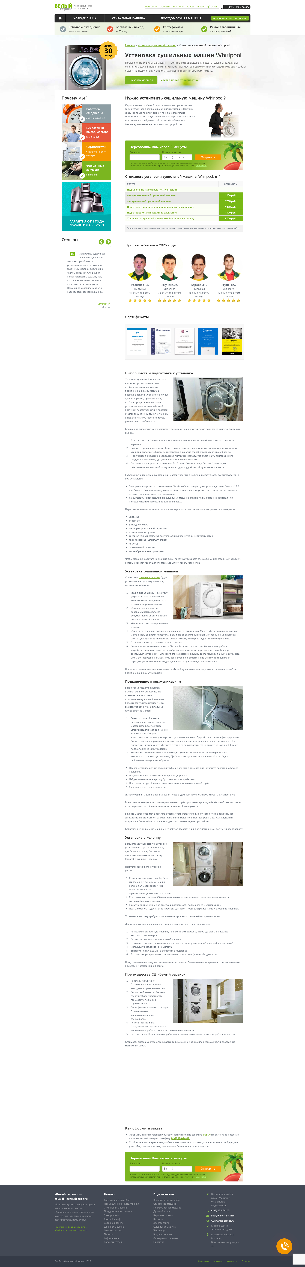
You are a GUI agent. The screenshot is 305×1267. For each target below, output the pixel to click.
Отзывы (246, 1261)
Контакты (232, 1261)
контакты (178, 6)
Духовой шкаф (112, 1219)
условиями (201, 165)
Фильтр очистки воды (165, 1238)
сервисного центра (149, 577)
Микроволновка (113, 1230)
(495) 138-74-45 (238, 7)
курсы (190, 6)
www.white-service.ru (222, 1220)
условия (165, 6)
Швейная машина (114, 1226)
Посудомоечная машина (181, 18)
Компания (203, 1261)
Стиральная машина (128, 18)
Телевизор (159, 1230)
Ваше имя (135, 152)
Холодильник (84, 18)
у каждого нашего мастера (96, 151)
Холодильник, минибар (117, 1200)
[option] (89, 287)
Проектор (158, 1241)
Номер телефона (171, 152)
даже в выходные (84, 29)
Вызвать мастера (141, 80)
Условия (218, 1261)
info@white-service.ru (223, 1215)
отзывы (215, 6)
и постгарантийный (225, 29)
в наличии (95, 170)
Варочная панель (113, 1222)
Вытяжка (158, 1219)
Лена (107, 319)
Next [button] (108, 242)
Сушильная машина (164, 1226)
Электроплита (111, 1215)
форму (207, 1134)
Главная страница (62, 18)
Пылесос (108, 1234)
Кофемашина (111, 1238)
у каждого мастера (173, 29)
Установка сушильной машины (157, 45)
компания (151, 6)
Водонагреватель (113, 1241)
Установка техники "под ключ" (230, 18)
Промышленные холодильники (121, 1203)
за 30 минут (129, 29)
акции (200, 6)
